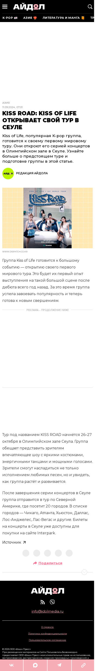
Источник (11, 542)
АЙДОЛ (29, 7)
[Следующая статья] (47, 572)
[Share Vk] (11, 665)
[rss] (42, 602)
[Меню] (4, 6)
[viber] (52, 602)
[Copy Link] (83, 665)
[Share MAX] (35, 665)
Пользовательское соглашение (47, 640)
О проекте (47, 627)
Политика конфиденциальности (47, 633)
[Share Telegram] (59, 665)
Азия (6, 102)
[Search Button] (90, 6)
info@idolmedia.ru (47, 611)
